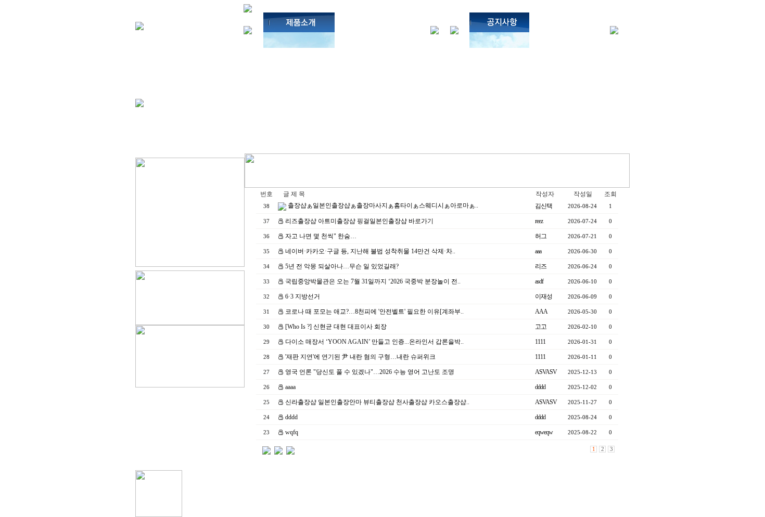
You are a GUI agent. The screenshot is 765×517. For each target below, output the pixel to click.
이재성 (543, 296)
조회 (610, 194)
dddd (540, 387)
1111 (540, 341)
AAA (541, 311)
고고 (540, 326)
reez (539, 221)
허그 (540, 236)
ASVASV (546, 372)
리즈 (540, 266)
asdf (539, 281)
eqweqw (544, 432)
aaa (538, 251)
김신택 (543, 206)
